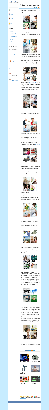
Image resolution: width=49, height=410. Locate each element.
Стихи (10, 13)
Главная (12, 74)
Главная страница (21, 4)
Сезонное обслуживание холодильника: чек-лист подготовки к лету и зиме (13, 39)
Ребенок (11, 10)
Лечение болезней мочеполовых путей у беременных (14, 61)
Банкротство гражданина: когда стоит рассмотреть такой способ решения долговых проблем (13, 31)
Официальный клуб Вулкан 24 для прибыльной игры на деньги (35, 372)
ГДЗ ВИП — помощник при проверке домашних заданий (24, 383)
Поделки (10, 56)
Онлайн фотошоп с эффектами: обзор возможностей (35, 383)
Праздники (11, 18)
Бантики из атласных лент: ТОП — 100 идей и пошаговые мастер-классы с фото (13, 68)
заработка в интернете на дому (32, 82)
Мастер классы (10, 69)
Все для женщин (12, 19)
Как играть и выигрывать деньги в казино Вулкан (35, 361)
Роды (10, 9)
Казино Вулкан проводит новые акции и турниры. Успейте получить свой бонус (24, 373)
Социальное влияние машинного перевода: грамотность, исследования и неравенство (13, 41)
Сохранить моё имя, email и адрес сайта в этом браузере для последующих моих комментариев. (30, 397)
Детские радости (12, 14)
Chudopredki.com (12, 1)
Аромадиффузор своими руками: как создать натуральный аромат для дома (13, 36)
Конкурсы (11, 23)
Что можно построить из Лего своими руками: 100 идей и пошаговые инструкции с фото (13, 55)
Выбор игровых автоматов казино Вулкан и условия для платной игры (24, 362)
